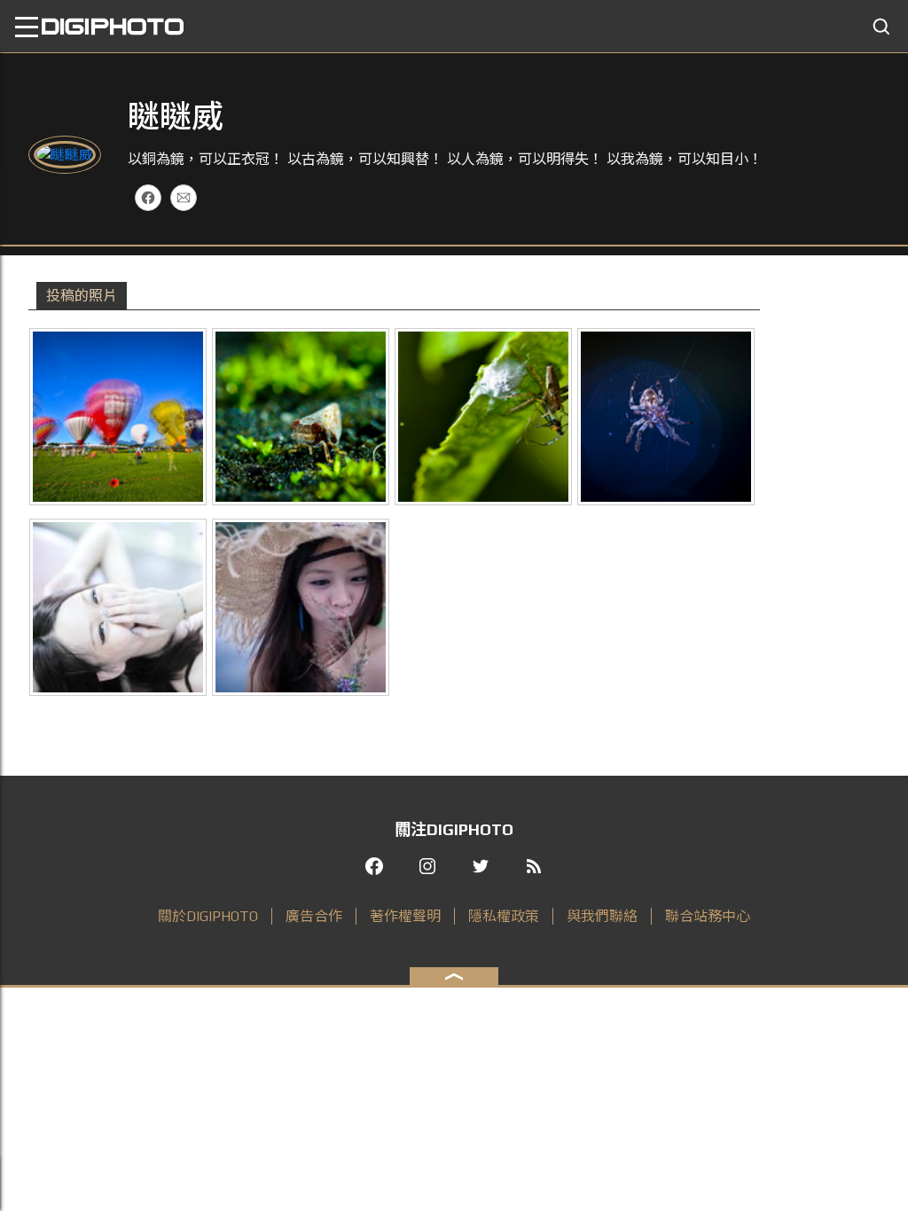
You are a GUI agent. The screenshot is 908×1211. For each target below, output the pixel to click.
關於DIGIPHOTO (208, 916)
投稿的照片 (81, 295)
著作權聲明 (405, 916)
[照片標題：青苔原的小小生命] (300, 416)
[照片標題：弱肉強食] (483, 416)
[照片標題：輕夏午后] (300, 607)
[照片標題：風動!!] (118, 416)
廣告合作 (314, 916)
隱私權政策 (503, 916)
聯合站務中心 (707, 916)
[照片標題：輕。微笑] (118, 607)
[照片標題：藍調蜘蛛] (666, 416)
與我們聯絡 (602, 916)
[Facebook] (148, 197)
